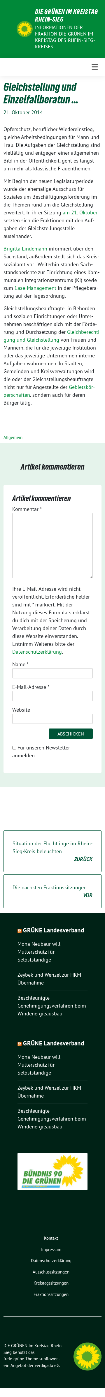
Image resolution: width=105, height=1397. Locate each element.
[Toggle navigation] (95, 67)
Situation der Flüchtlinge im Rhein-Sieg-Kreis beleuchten (52, 851)
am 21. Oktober (80, 212)
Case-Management (35, 288)
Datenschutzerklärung (37, 651)
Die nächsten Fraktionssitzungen (52, 891)
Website (21, 709)
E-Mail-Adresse (30, 687)
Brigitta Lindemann (25, 248)
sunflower (48, 1358)
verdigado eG (47, 1365)
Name (20, 664)
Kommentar (27, 509)
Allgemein (13, 437)
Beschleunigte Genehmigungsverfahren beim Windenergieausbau (52, 1005)
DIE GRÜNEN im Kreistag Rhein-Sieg (66, 15)
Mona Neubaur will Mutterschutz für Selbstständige (39, 952)
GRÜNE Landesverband (53, 930)
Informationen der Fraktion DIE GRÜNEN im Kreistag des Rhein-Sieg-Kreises (65, 37)
